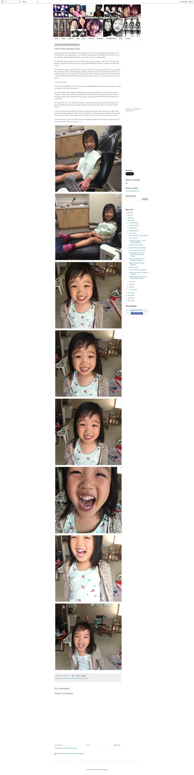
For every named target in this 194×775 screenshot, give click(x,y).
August (131, 233)
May (130, 287)
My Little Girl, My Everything (137, 248)
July (130, 281)
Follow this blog (137, 313)
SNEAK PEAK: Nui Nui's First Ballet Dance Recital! (138, 277)
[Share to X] (80, 676)
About (121, 38)
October (131, 228)
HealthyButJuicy (111, 38)
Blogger (105, 769)
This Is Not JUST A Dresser (137, 250)
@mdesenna (129, 111)
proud (83, 678)
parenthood (78, 678)
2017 (129, 215)
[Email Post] (72, 675)
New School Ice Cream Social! (138, 235)
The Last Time (133, 238)
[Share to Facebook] (83, 676)
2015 (129, 220)
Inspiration (100, 38)
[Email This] (76, 676)
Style (83, 38)
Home (56, 38)
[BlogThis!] (78, 676)
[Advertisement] (142, 58)
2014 (129, 293)
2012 (129, 298)
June (131, 284)
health (72, 678)
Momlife (70, 38)
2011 (129, 301)
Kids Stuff (91, 38)
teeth (87, 678)
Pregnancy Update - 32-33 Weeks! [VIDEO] (137, 241)
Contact (128, 38)
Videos (63, 38)
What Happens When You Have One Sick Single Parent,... (137, 254)
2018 (129, 212)
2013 (129, 295)
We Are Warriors (134, 267)
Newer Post (58, 745)
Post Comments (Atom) (70, 748)
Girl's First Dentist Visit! (136, 245)
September (132, 231)
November (132, 225)
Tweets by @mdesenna (133, 191)
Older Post (117, 745)
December (132, 223)
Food (77, 38)
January (131, 289)
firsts (69, 678)
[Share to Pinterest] (85, 676)
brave (61, 678)
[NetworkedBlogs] (137, 310)
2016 (129, 218)
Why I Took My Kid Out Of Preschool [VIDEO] (136, 259)
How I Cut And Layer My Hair (138, 270)
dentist (65, 678)
